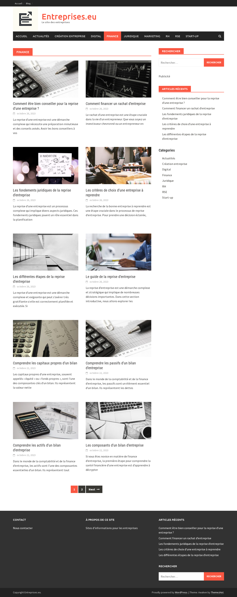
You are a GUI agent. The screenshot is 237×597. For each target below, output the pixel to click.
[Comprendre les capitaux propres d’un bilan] (45, 338)
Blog (28, 3)
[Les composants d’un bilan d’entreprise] (118, 420)
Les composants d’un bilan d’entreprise (114, 445)
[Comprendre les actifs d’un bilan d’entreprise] (45, 420)
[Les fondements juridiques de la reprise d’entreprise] (45, 165)
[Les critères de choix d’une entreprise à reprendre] (118, 165)
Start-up (192, 36)
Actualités (41, 36)
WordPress (181, 592)
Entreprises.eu (69, 16)
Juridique (131, 36)
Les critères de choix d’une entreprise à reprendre (190, 549)
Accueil (18, 3)
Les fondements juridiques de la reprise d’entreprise (191, 544)
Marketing (152, 36)
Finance (112, 36)
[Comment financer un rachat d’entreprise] (118, 79)
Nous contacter (23, 528)
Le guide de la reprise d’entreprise (110, 276)
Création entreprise (70, 36)
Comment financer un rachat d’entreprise (116, 103)
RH (168, 36)
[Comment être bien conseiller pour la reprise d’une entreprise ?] (45, 79)
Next (92, 489)
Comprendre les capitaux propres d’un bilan (45, 363)
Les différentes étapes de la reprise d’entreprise (189, 555)
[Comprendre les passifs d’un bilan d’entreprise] (118, 338)
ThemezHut (217, 592)
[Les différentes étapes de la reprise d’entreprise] (45, 252)
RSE (177, 36)
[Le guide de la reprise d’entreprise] (118, 252)
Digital (96, 36)
